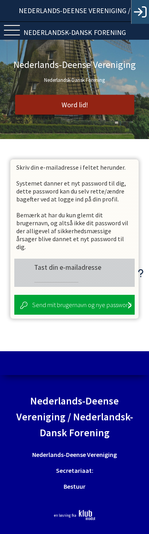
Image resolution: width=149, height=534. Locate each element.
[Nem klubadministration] (74, 515)
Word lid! (75, 105)
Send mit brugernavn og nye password (82, 305)
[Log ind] (140, 12)
